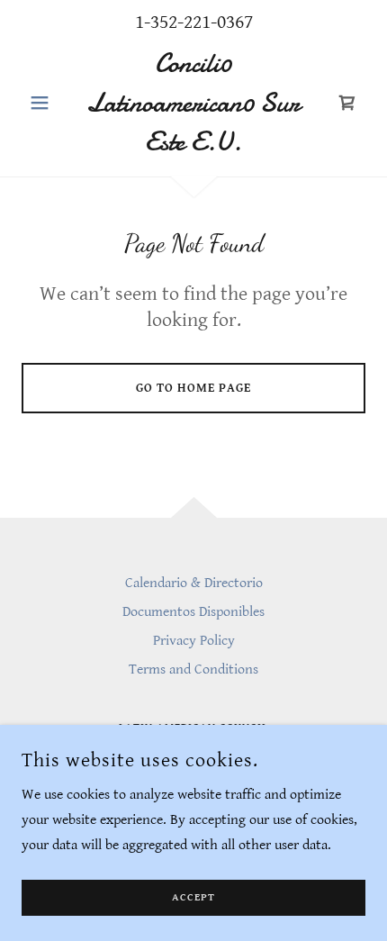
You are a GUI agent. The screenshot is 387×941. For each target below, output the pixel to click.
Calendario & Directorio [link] (194, 583)
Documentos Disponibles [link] (193, 611)
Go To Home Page (193, 388)
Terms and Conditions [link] (193, 669)
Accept (193, 898)
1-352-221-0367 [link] (194, 22)
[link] (193, 103)
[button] (47, 103)
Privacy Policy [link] (194, 640)
